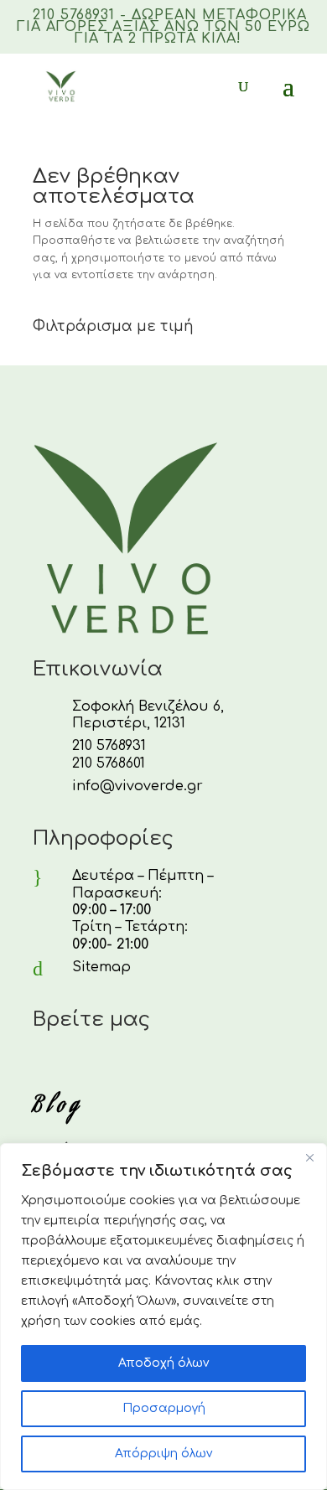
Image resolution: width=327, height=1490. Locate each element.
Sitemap (101, 967)
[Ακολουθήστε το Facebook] (41, 1065)
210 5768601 (108, 763)
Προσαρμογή (163, 1408)
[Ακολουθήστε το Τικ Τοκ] (121, 1065)
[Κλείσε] (309, 1157)
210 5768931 (109, 745)
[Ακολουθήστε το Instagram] (81, 1065)
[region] (163, 1316)
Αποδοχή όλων (163, 1363)
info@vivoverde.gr (137, 786)
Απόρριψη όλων (163, 1453)
